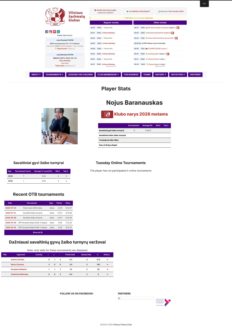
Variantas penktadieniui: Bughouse (159, 33)
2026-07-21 (11, 213)
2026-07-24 (10, 208)
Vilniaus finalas (153, 59)
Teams (146, 74)
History (159, 74)
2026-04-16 (11, 227)
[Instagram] (50, 31)
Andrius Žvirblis (17, 259)
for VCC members (66, 46)
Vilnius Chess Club (122, 324)
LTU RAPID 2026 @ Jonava (156, 48)
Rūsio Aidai (60, 66)
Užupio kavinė (62, 48)
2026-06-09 (10, 218)
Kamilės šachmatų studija (106, 10)
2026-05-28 (10, 223)
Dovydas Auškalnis (19, 269)
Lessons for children (80, 74)
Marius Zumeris (17, 264)
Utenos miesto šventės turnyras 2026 (160, 38)
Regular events (111, 22)
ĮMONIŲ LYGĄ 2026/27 (141, 11)
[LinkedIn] (58, 31)
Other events (160, 22)
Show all (38, 232)
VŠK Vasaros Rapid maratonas (157, 27)
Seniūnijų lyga (153, 54)
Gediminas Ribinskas (19, 274)
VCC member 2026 (176, 11)
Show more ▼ (111, 66)
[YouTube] (54, 31)
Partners (195, 74)
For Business (131, 74)
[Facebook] (46, 31)
